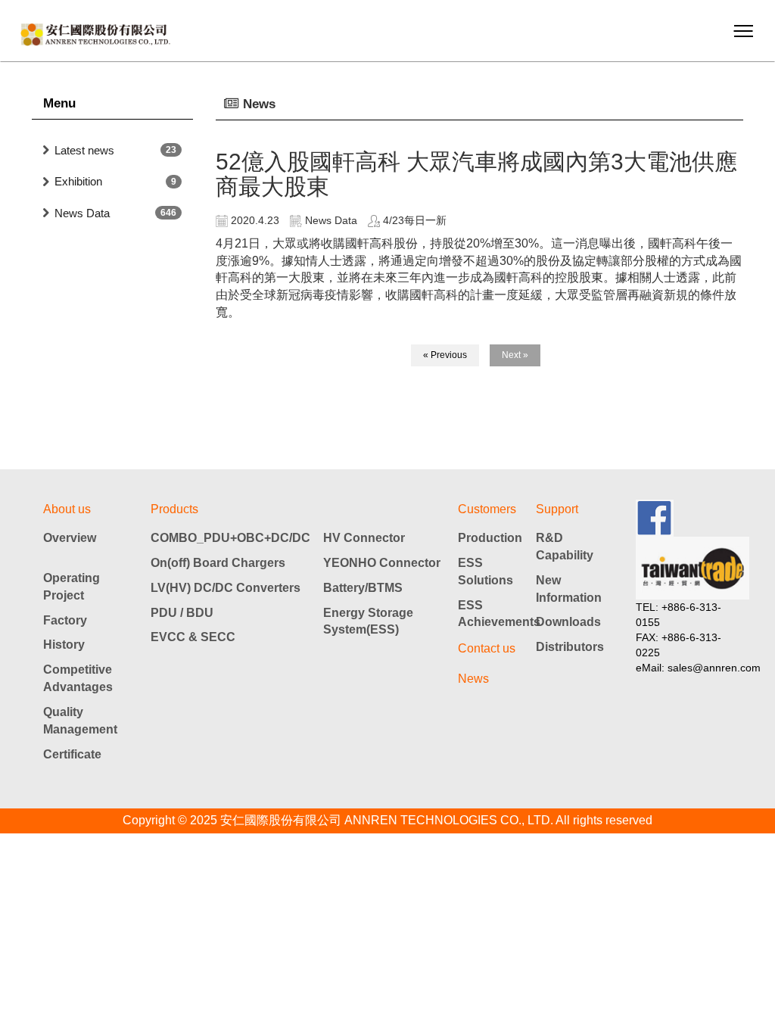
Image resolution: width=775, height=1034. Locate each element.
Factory (65, 620)
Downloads (568, 621)
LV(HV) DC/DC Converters (225, 587)
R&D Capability (564, 546)
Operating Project (71, 587)
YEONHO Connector (381, 562)
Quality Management (80, 720)
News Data (82, 213)
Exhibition (78, 181)
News (473, 678)
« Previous (445, 355)
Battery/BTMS (363, 587)
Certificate (72, 754)
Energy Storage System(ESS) (368, 621)
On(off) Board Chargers (218, 562)
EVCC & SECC (193, 637)
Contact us (486, 648)
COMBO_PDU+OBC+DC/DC (230, 537)
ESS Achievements (497, 614)
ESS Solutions (485, 571)
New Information (569, 589)
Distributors (570, 646)
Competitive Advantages (78, 678)
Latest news (84, 150)
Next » (515, 355)
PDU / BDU (182, 612)
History (64, 644)
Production (490, 537)
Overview (69, 537)
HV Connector (364, 537)
